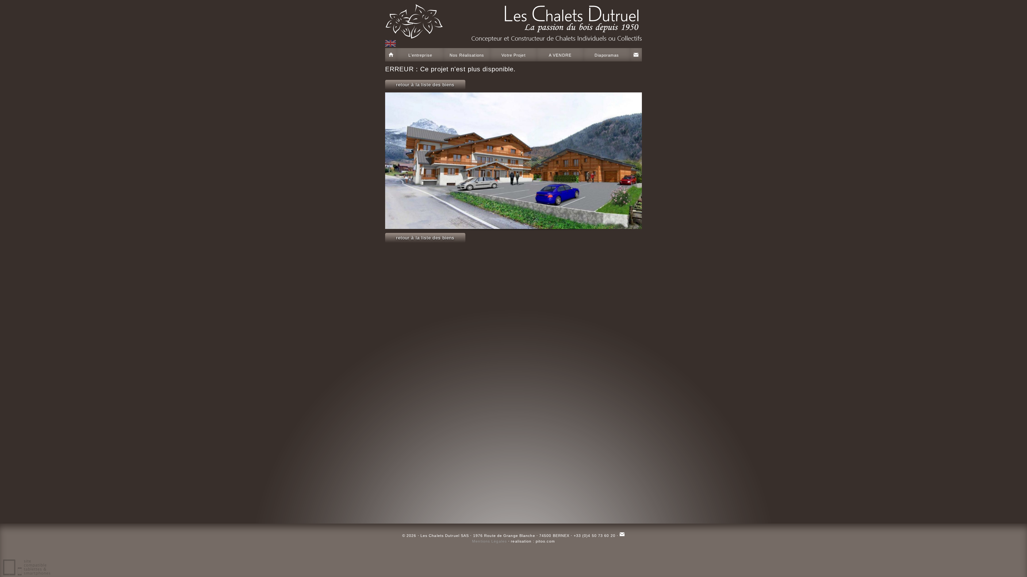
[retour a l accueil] (513, 20)
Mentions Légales (489, 541)
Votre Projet (513, 55)
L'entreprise (420, 55)
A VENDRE (560, 55)
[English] (390, 43)
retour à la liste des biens (425, 84)
